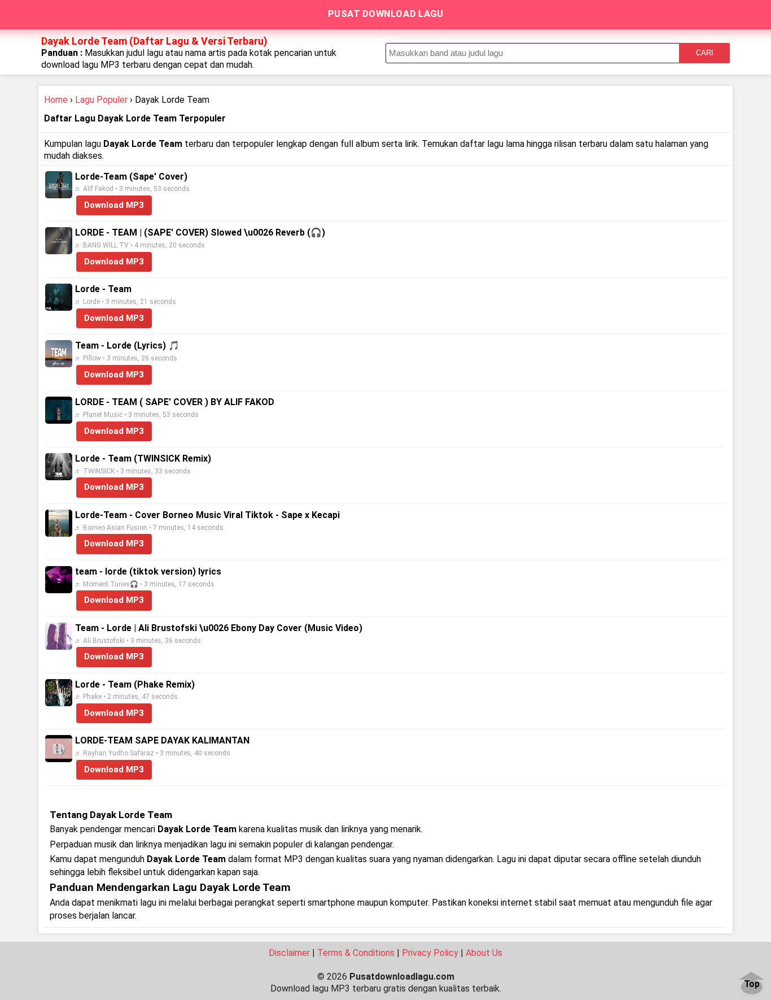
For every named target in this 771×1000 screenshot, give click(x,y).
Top (752, 984)
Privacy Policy (430, 952)
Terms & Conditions (356, 952)
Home (56, 99)
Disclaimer (289, 952)
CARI (704, 53)
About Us (484, 952)
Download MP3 (114, 205)
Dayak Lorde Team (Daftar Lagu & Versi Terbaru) (154, 41)
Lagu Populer (101, 99)
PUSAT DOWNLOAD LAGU (386, 13)
